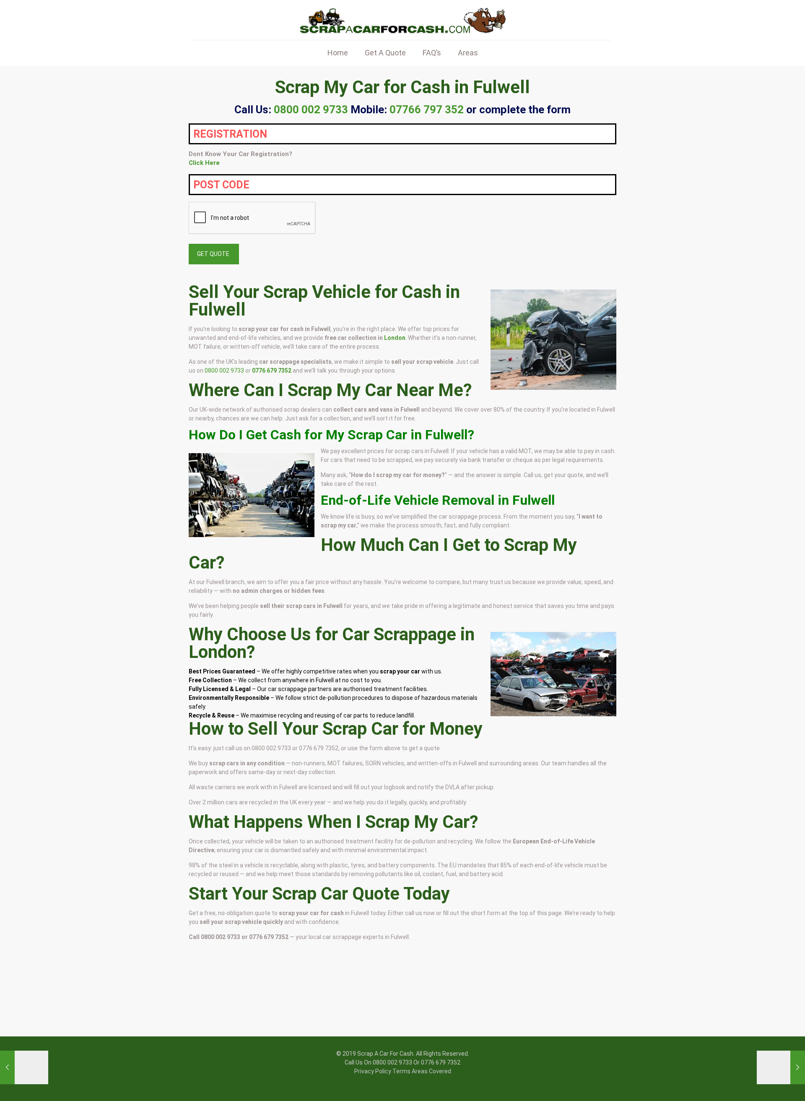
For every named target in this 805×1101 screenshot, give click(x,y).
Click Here (204, 163)
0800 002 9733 (224, 370)
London (394, 337)
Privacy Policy (372, 1071)
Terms (401, 1071)
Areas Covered (431, 1071)
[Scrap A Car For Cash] (402, 20)
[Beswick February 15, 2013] (24, 1067)
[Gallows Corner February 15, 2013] (781, 1067)
